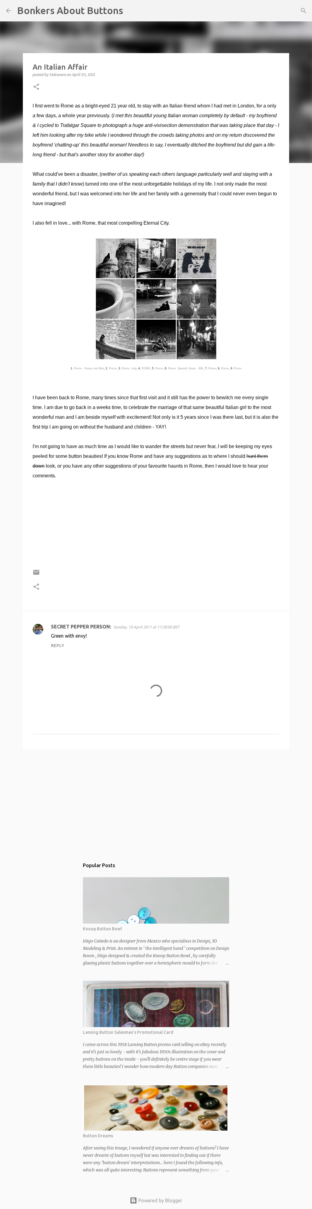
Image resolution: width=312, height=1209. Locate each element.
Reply (57, 645)
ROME (146, 368)
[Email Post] (36, 575)
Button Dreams (98, 1135)
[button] (36, 87)
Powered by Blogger (159, 1200)
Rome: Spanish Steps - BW (185, 368)
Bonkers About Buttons (70, 10)
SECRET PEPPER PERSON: (81, 626)
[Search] (131, 10)
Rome (113, 368)
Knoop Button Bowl (102, 928)
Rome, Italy (129, 368)
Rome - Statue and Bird (89, 368)
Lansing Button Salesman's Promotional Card (128, 1032)
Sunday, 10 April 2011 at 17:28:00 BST (146, 627)
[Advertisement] (156, 801)
